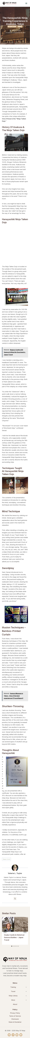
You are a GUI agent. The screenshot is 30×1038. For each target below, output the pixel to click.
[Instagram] (16, 1034)
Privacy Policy (15, 1013)
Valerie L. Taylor (16, 30)
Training (13, 987)
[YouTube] (20, 1034)
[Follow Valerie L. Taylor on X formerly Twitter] (15, 898)
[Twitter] (13, 1034)
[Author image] (10, 31)
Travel (20, 26)
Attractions (12, 26)
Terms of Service (15, 1016)
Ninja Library (13, 996)
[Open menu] (26, 3)
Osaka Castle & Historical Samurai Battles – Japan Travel (14, 937)
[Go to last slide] (5, 931)
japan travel (6, 859)
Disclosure (15, 1019)
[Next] (25, 931)
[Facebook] (9, 1034)
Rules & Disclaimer (15, 1022)
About (15, 1004)
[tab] (11, 946)
